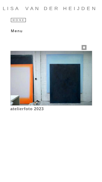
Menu (15, 31)
